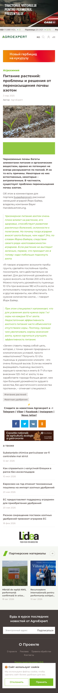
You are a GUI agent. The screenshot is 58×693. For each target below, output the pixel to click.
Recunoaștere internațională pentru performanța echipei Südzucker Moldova (42, 592)
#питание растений (15, 394)
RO (38, 37)
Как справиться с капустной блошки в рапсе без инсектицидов (27, 470)
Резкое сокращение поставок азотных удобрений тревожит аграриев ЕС (27, 517)
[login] (48, 37)
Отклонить (16, 682)
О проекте (12, 651)
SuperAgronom (23, 197)
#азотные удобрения (16, 399)
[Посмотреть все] (52, 553)
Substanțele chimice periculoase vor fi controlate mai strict (26, 454)
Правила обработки (41, 651)
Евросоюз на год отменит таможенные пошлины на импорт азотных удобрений (28, 486)
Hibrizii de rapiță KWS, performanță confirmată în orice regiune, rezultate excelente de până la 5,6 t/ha (14, 592)
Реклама (24, 651)
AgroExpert (17, 100)
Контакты (29, 655)
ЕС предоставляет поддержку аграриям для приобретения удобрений (28, 501)
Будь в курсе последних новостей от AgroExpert (29, 619)
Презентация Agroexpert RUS (29, 662)
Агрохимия (11, 70)
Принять (41, 682)
